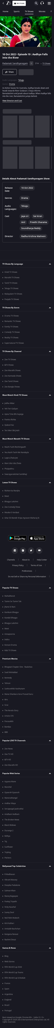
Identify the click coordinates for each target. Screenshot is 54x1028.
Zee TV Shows (10, 366)
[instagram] (22, 557)
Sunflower (8, 853)
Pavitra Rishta (10, 426)
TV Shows (29, 11)
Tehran (7, 690)
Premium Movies (10, 665)
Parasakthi (8, 728)
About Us (33, 566)
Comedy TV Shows (12, 339)
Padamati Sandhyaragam (15, 62)
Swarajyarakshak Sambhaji (15, 481)
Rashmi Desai (10, 946)
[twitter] (30, 557)
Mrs (6, 706)
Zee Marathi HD (11, 772)
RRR (6, 739)
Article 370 (9, 722)
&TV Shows (9, 371)
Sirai (6, 711)
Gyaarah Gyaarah (11, 799)
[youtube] (38, 557)
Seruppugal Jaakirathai (13, 815)
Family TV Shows (11, 333)
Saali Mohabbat (11, 679)
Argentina (8, 1001)
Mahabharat (9, 602)
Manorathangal (10, 804)
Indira (6, 646)
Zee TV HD (8, 761)
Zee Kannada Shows (12, 382)
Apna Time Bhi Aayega (13, 421)
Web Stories (9, 968)
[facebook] (14, 557)
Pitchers (7, 864)
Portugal (8, 1017)
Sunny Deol (9, 919)
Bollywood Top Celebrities (14, 873)
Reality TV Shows (11, 344)
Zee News (8, 755)
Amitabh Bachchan (12, 935)
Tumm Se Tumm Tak (12, 608)
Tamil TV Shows (10, 289)
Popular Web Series (11, 780)
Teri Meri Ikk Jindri (12, 437)
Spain (6, 995)
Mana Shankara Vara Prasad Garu (18, 701)
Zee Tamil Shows (11, 388)
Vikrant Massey (10, 886)
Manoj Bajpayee (11, 903)
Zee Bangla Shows (12, 393)
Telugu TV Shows (11, 295)
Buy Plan (20, 3)
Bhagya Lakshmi (11, 508)
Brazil (6, 1012)
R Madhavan (9, 881)
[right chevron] (6, 130)
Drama (12, 88)
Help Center (17, 572)
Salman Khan (9, 897)
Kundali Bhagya (10, 624)
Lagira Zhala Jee (11, 464)
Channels (18, 566)
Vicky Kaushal (10, 913)
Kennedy (8, 684)
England (7, 1006)
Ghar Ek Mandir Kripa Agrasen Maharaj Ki (21, 524)
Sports (17, 11)
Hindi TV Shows (10, 279)
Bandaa (7, 733)
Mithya (7, 842)
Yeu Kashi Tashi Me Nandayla (16, 459)
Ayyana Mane (10, 788)
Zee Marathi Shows (12, 377)
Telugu (21, 84)
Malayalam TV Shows (13, 300)
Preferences (35, 577)
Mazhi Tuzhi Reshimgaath (15, 453)
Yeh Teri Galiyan (11, 415)
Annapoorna (9, 641)
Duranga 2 (8, 837)
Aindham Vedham (11, 821)
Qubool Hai (9, 432)
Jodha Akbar (9, 410)
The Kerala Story (11, 717)
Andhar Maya (10, 810)
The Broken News (11, 826)
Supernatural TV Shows (14, 350)
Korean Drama (10, 651)
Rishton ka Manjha (12, 497)
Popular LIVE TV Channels (14, 747)
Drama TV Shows (11, 322)
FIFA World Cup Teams (13, 979)
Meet (6, 503)
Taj (5, 848)
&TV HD (7, 766)
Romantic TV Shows (12, 328)
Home (5, 11)
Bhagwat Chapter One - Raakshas (18, 673)
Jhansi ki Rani (9, 613)
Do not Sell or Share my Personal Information (26, 583)
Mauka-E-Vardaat (11, 519)
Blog (6, 963)
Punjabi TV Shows (11, 306)
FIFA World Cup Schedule (14, 984)
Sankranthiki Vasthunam (14, 695)
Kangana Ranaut (11, 941)
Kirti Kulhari (9, 930)
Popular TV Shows (10, 595)
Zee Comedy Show (12, 513)
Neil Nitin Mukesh (11, 924)
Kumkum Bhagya (11, 619)
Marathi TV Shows (12, 284)
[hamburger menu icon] (49, 3)
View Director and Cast (12, 104)
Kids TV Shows (10, 657)
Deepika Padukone (12, 892)
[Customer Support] (42, 3)
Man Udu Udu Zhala (12, 470)
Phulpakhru (9, 475)
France (7, 990)
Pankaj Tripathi (10, 908)
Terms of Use (17, 577)
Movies (42, 11)
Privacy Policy (34, 572)
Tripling (7, 859)
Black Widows (10, 832)
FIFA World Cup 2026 (13, 973)
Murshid (7, 793)
